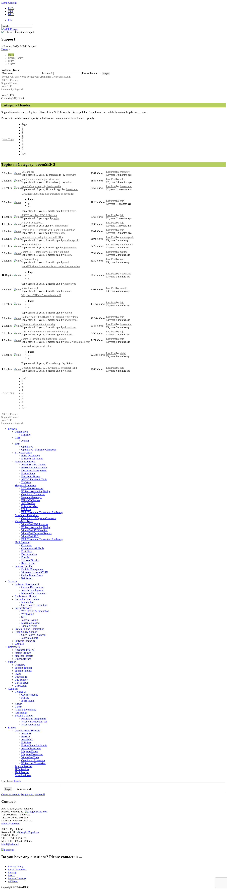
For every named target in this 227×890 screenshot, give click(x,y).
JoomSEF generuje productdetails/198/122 (43, 338)
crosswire (71, 174)
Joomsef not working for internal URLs (42, 237)
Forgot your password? (14, 76)
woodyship (125, 273)
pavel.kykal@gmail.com (77, 341)
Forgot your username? (39, 76)
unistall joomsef (29, 288)
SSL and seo (28, 171)
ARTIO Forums (9, 80)
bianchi (68, 370)
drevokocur (72, 189)
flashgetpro (70, 211)
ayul (66, 262)
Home (4, 49)
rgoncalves (70, 283)
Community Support (12, 89)
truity (56, 218)
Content (12, 2)
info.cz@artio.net (10, 823)
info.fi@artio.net (10, 844)
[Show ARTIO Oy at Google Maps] (27, 832)
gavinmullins (70, 247)
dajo (122, 200)
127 (24, 154)
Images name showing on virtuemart (40, 179)
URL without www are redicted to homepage (45, 331)
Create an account (61, 76)
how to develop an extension (36, 346)
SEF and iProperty (31, 244)
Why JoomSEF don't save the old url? (41, 295)
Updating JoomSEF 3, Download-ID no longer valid (49, 367)
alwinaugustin (71, 240)
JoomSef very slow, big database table (41, 186)
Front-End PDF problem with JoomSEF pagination (48, 229)
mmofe (68, 291)
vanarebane (59, 232)
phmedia (68, 334)
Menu (4, 2)
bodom (68, 312)
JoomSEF (6, 86)
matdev (68, 254)
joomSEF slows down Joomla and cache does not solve (50, 266)
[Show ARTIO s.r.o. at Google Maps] (35, 811)
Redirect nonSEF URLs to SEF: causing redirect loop (49, 316)
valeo (68, 182)
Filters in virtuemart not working (38, 324)
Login (7, 789)
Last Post (111, 171)
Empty (17, 781)
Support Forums (9, 83)
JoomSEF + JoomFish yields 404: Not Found (45, 251)
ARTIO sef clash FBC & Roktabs (39, 215)
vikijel (123, 353)
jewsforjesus (70, 319)
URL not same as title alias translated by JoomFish (47, 193)
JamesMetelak (61, 225)
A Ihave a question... (32, 222)
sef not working (29, 259)
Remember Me (24, 789)
